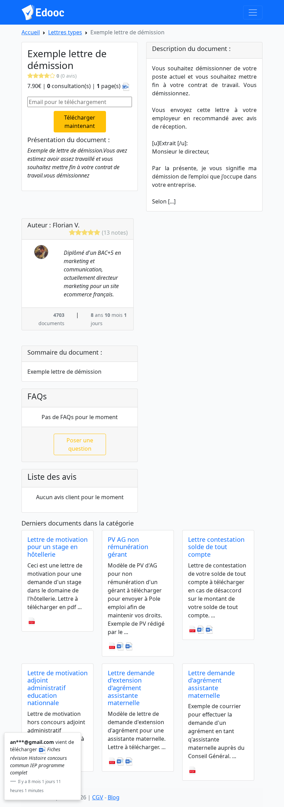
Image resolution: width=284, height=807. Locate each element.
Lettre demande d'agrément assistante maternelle (211, 684)
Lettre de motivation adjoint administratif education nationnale (57, 688)
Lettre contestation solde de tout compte (216, 546)
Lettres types (65, 32)
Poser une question (79, 444)
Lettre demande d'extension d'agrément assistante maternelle (131, 688)
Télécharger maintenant (79, 122)
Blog (113, 797)
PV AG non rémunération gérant (128, 546)
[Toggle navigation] (253, 12)
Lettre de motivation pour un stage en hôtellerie (57, 546)
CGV (97, 797)
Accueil (30, 32)
